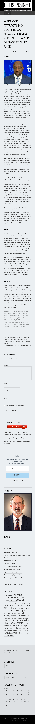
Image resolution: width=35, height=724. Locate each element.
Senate (15, 313)
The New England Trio (10, 552)
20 (17, 699)
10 (6, 697)
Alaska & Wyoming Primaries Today (14, 578)
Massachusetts (11, 611)
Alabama (7, 595)
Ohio (6, 623)
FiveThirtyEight (13, 600)
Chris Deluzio (12, 315)
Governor (26, 311)
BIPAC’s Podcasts (22, 434)
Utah (11, 633)
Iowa (29, 605)
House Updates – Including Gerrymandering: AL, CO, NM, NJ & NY (18, 347)
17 (6, 699)
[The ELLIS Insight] (18, 5)
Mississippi (13, 613)
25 (10, 701)
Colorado (18, 598)
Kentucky (20, 608)
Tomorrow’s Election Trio (11, 563)
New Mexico (25, 618)
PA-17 (18, 320)
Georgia (18, 315)
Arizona (17, 594)
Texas (7, 632)
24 (6, 701)
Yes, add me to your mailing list (14, 405)
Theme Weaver (23, 720)
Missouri (19, 613)
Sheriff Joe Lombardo (17, 324)
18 (10, 699)
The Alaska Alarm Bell (10, 560)
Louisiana (25, 608)
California (9, 597)
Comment (7, 365)
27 (17, 701)
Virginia (16, 633)
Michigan (20, 610)
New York (8, 620)
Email (6, 390)
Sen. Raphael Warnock (19, 322)
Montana (14, 616)
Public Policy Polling (11, 628)
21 (21, 699)
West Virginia (24, 633)
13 (17, 697)
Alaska (11, 595)
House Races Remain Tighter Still (13, 584)
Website (6, 398)
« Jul (6, 705)
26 (14, 701)
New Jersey (18, 618)
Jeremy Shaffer (18, 318)
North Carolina (21, 620)
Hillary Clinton (10, 605)
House (5, 313)
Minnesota (7, 613)
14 (21, 697)
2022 (10, 311)
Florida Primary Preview (11, 581)
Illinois (19, 606)
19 (14, 699)
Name (6, 383)
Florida (21, 600)
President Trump (18, 625)
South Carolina (24, 630)
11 (10, 697)
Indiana (10, 318)
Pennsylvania (16, 623)
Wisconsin (9, 635)
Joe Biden (15, 608)
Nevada (13, 320)
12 (14, 697)
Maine (5, 611)
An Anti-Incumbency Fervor (12, 569)
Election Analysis (18, 311)
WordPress (24, 718)
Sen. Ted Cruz (14, 630)
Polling (10, 313)
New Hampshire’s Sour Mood (12, 566)
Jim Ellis (12, 326)
